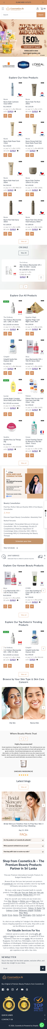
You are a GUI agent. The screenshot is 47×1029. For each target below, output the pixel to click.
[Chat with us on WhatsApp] (41, 1024)
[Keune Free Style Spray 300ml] (12, 207)
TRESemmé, (23, 910)
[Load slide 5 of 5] (28, 54)
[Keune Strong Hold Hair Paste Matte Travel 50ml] (34, 129)
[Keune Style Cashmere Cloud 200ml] (12, 89)
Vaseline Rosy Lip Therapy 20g (12, 440)
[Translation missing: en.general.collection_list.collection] (12, 703)
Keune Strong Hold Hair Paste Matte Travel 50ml (34, 142)
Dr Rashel (38, 908)
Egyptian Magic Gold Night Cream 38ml (33, 321)
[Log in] (37, 8)
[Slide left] (21, 286)
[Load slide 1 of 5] (13, 54)
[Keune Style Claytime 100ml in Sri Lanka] (34, 168)
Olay (20, 915)
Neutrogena (27, 915)
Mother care (24, 901)
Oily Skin (12, 723)
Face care (25, 892)
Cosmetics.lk (8, 884)
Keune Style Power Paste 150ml (11, 142)
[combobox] (23, 14)
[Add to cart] (5, 116)
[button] (4, 8)
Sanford (39, 915)
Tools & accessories (15, 895)
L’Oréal (15, 910)
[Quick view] (10, 116)
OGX (34, 915)
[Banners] (9, 65)
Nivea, (26, 913)
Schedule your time (23, 541)
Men (9, 901)
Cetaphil (30, 910)
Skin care (17, 892)
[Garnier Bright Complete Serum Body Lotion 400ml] (12, 386)
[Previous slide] (4, 2)
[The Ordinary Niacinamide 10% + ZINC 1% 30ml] (12, 307)
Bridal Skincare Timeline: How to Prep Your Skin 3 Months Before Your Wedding (23, 825)
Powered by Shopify (31, 1026)
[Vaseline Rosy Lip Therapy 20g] (12, 427)
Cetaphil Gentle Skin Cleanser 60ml (10, 360)
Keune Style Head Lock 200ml (11, 181)
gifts (36, 934)
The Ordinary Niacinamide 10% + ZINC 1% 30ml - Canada (31, 266)
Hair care (40, 892)
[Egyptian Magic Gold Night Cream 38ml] (34, 307)
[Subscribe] (42, 968)
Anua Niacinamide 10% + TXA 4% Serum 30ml (34, 360)
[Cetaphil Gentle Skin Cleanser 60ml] (12, 347)
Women (15, 901)
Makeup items (28, 895)
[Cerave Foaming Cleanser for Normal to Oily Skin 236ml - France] (34, 427)
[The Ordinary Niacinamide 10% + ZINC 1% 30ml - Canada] (10, 270)
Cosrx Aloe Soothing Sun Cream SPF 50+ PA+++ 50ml (33, 592)
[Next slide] (43, 2)
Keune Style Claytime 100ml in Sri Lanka (33, 181)
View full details (9, 548)
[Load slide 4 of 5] (24, 54)
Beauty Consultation (12, 503)
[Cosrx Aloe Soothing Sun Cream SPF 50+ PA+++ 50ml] (34, 578)
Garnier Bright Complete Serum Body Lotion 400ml (12, 399)
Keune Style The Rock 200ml (33, 103)
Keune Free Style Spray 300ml (11, 221)
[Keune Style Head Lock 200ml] (12, 168)
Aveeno (15, 915)
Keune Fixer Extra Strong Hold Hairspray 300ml (34, 221)
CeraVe (4, 915)
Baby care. (36, 901)
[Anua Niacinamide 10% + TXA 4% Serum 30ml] (34, 347)
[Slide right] (26, 286)
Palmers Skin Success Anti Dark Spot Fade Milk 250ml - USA (34, 400)
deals (12, 936)
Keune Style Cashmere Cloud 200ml (10, 103)
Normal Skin (34, 723)
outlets (27, 938)
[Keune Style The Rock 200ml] (34, 89)
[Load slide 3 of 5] (21, 54)
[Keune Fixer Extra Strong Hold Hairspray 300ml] (34, 207)
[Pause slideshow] (37, 54)
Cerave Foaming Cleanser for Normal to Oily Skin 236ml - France (34, 441)
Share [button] (8, 513)
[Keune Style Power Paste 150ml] (12, 129)
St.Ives (10, 915)
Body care (32, 892)
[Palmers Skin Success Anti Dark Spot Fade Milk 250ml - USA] (34, 386)
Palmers (31, 908)
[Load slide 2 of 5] (17, 54)
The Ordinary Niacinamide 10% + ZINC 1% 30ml (12, 321)
